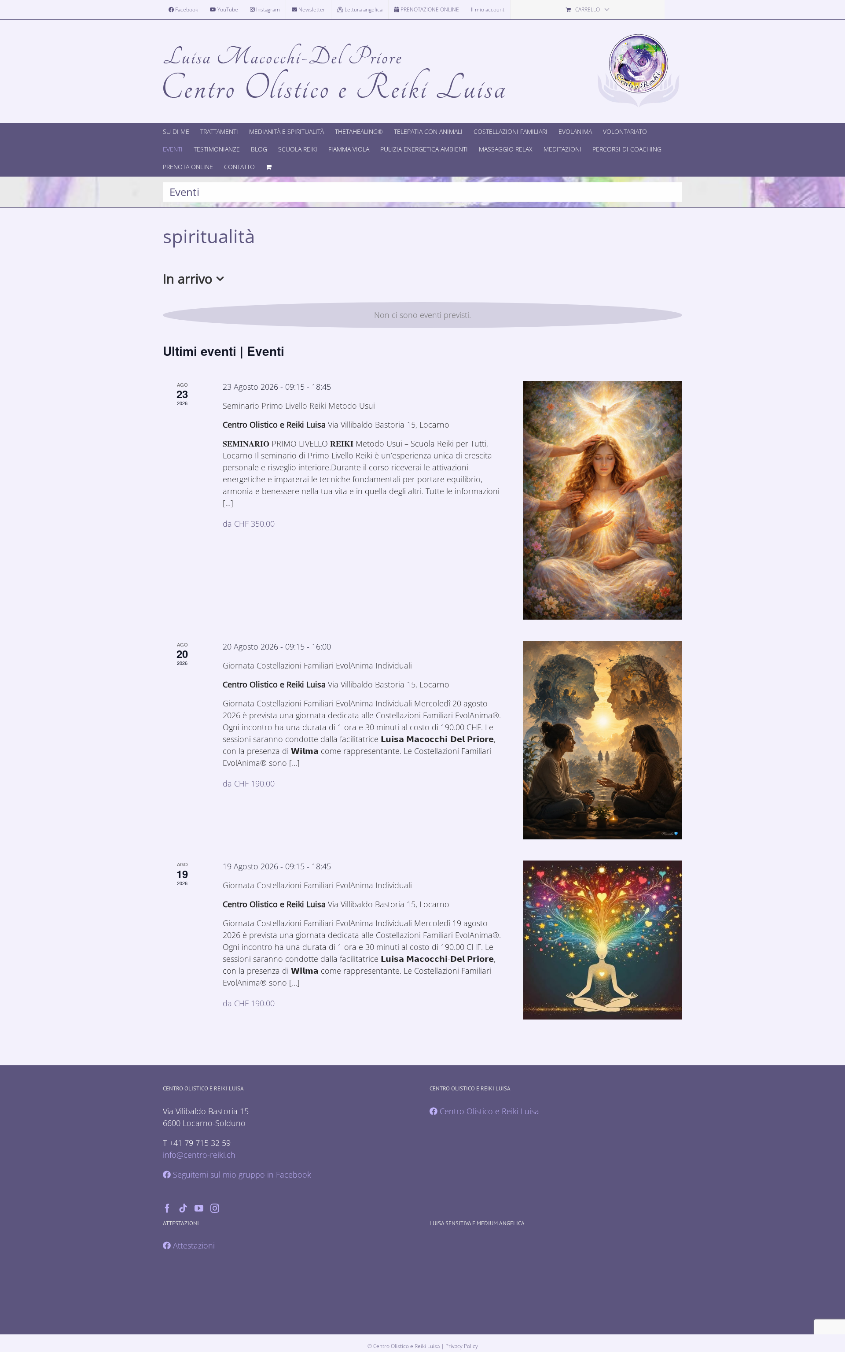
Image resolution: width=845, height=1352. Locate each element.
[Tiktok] (183, 1208)
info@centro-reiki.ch (199, 1154)
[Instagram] (214, 1208)
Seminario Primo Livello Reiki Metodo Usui (299, 405)
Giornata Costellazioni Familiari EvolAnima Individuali (317, 665)
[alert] (422, 315)
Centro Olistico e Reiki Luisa (488, 1111)
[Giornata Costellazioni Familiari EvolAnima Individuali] (602, 740)
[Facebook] (167, 1208)
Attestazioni (193, 1245)
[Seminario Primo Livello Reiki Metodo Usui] (602, 500)
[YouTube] (199, 1208)
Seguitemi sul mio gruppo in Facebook (241, 1174)
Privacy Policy (461, 1346)
